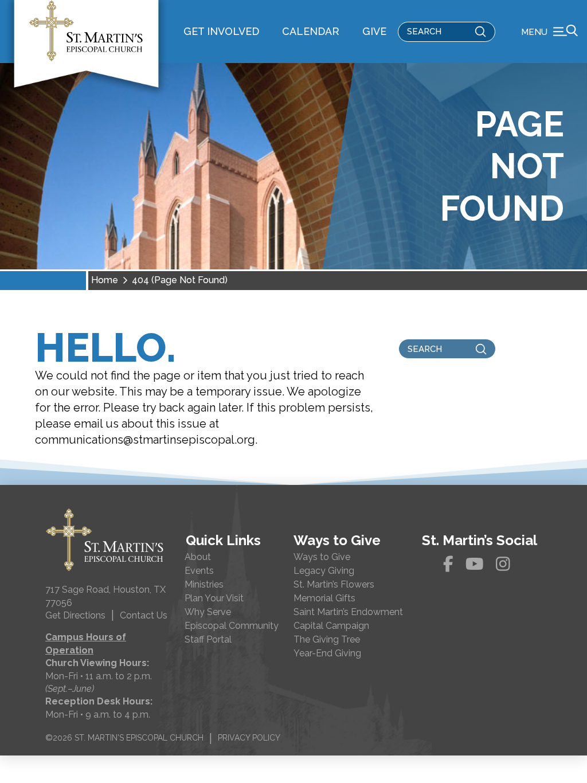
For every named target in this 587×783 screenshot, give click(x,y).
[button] (549, 31)
